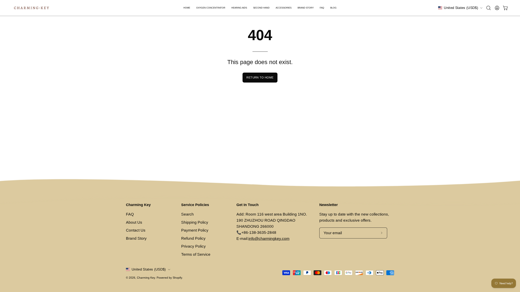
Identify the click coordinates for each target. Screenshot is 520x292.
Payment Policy (194, 230)
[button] (488, 8)
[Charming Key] (31, 8)
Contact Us (135, 230)
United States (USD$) (461, 8)
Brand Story (136, 238)
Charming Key (138, 205)
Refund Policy (193, 238)
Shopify (177, 277)
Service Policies (195, 205)
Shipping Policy (194, 222)
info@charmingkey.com (268, 238)
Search (187, 214)
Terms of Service (195, 254)
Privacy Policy (193, 246)
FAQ (130, 214)
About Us (134, 222)
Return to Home (259, 77)
